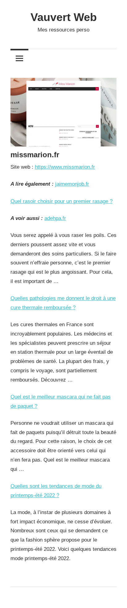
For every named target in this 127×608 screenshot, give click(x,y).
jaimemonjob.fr (72, 184)
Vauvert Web (64, 17)
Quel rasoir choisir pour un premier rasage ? (61, 201)
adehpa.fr (55, 218)
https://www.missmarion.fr (65, 167)
